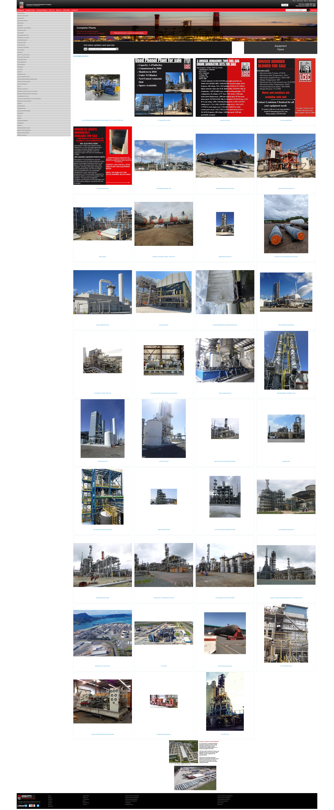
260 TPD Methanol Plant (286, 666)
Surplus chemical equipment (132, 797)
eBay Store (50, 806)
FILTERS (19, 69)
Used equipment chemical (223, 799)
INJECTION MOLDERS (23, 81)
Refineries (85, 797)
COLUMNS (20, 33)
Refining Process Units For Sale (102, 666)
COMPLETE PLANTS (23, 37)
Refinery (50, 797)
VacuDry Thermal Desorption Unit (286, 188)
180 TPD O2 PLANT (102, 461)
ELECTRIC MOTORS (23, 57)
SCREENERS (21, 106)
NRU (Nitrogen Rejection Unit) (164, 188)
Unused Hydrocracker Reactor (225, 666)
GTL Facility (164, 666)
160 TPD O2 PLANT (164, 461)
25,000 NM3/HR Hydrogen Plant (286, 529)
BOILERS (20, 25)
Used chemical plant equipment (224, 795)
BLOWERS (20, 23)
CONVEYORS (21, 45)
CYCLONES (20, 50)
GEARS (19, 72)
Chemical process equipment (132, 795)
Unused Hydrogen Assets (103, 188)
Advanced (314, 10)
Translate (284, 5)
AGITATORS (20, 13)
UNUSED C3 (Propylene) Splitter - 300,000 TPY (163, 256)
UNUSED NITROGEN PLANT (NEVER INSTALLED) (225, 325)
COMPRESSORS (22, 40)
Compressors (86, 799)
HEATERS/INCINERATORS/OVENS (27, 79)
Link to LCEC (220, 802)
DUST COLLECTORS (23, 54)
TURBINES (20, 123)
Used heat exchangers (222, 801)
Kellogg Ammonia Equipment (164, 734)
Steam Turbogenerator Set (225, 393)
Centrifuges (128, 802)
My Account (300, 0)
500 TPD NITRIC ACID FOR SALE (286, 325)
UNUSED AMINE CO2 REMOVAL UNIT (286, 393)
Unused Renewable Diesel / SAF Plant (225, 188)
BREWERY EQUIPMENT (24, 28)
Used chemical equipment (131, 799)
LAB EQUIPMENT (22, 84)
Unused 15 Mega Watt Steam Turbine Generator (102, 734)
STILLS (19, 115)
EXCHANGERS (21, 62)
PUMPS (19, 103)
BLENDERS (20, 18)
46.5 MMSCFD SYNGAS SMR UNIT (102, 393)
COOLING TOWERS (23, 47)
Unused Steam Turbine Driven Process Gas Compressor (163, 393)
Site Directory (86, 802)
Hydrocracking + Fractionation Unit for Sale (164, 597)
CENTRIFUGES (21, 30)
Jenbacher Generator (225, 120)
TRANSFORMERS (22, 120)
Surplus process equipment (223, 797)
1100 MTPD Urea (225, 734)
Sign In (306, 0)
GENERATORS (21, 74)
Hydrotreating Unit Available (102, 597)
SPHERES (20, 113)
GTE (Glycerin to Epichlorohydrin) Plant (102, 529)
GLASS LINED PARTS (23, 76)
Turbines (50, 801)
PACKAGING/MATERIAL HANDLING (27, 93)
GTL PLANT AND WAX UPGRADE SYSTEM (225, 529)
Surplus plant (86, 795)
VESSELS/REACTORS (23, 128)
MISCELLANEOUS (22, 89)
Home (294, 0)
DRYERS (19, 52)
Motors (84, 801)
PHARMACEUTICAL (23, 96)
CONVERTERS (21, 42)
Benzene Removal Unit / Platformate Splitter (225, 461)
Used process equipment (131, 801)
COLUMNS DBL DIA (23, 35)
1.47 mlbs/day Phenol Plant (163, 120)
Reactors (50, 799)
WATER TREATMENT (23, 133)
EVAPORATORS (21, 59)
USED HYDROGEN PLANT (102, 325)
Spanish (50, 804)
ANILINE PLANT (286, 461)
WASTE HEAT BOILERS (24, 130)
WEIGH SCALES (22, 135)
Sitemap (50, 802)
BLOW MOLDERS (22, 20)
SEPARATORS (21, 108)
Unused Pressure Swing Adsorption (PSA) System (286, 256)
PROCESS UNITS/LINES (24, 101)
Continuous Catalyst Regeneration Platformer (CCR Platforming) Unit (286, 597)
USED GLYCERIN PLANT (164, 529)
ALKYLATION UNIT (163, 325)
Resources (220, 804)
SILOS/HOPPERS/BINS (23, 111)
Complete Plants (129, 804)
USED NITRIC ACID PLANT (225, 256)
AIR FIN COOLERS (22, 15)
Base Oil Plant (102, 256)
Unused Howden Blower (286, 120)
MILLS (19, 86)
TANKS (19, 118)
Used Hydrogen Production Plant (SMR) (225, 597)
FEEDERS (20, 67)
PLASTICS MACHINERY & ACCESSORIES (29, 98)
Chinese (85, 804)
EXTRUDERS (21, 64)
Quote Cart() (312, 0)
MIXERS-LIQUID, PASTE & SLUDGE (27, 91)
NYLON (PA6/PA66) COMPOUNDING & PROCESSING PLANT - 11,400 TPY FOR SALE (102, 120)
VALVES (19, 125)
